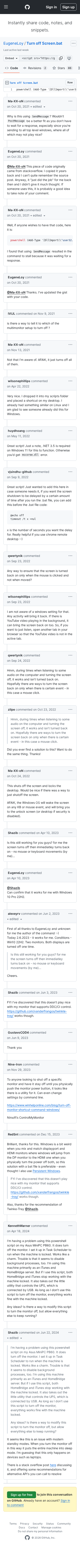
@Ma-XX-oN (16, 166)
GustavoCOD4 (18, 1032)
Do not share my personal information (40, 1531)
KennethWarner (19, 1226)
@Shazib (13, 888)
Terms (13, 1523)
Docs (22, 1527)
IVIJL (11, 313)
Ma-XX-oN (15, 101)
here (53, 1465)
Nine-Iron (15, 1064)
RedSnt (13, 1134)
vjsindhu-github (20, 472)
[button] (60, 58)
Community (64, 1523)
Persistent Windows (46, 1171)
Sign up (68, 7)
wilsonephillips (19, 381)
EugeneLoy (13, 43)
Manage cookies (51, 1527)
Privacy (24, 1523)
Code (14, 68)
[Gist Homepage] (27, 7)
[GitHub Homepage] (27, 1537)
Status (50, 1523)
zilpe (11, 709)
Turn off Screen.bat (44, 43)
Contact (33, 1527)
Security (38, 1523)
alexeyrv (14, 913)
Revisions (37, 68)
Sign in (51, 7)
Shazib (13, 833)
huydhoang (16, 430)
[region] (40, 89)
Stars (64, 68)
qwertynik (15, 556)
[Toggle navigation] (6, 7)
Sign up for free (21, 1494)
